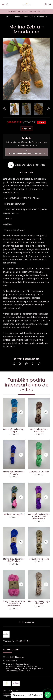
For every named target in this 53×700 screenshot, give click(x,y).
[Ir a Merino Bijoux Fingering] (39, 454)
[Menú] (3, 4)
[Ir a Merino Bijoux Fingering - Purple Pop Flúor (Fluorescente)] (39, 497)
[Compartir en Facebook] (14, 363)
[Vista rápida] (21, 412)
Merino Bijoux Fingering (39, 472)
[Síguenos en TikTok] (24, 641)
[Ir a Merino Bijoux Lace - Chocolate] (39, 412)
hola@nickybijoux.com (15, 657)
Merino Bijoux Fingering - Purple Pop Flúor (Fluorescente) (39, 516)
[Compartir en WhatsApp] (26, 363)
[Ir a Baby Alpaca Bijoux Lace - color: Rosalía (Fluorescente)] (14, 584)
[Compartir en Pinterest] (33, 363)
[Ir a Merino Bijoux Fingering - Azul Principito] (14, 541)
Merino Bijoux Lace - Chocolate (39, 430)
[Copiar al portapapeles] (39, 363)
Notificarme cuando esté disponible (26, 153)
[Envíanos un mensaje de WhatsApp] (48, 695)
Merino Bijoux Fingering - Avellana (39, 602)
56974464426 (11, 660)
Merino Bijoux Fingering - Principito (14, 473)
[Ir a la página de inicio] (26, 4)
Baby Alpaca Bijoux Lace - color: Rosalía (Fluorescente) (14, 603)
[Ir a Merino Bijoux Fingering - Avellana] (39, 584)
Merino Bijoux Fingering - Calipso (14, 430)
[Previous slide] (5, 109)
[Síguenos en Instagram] (13, 641)
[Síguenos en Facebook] (17, 641)
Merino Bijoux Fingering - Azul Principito (14, 560)
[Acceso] (45, 4)
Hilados (17, 17)
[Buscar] (7, 4)
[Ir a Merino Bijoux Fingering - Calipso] (14, 412)
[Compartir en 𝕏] (20, 363)
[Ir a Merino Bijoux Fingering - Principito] (14, 454)
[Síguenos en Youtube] (20, 641)
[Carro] (49, 4)
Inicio (8, 17)
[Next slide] (48, 109)
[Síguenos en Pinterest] (28, 641)
